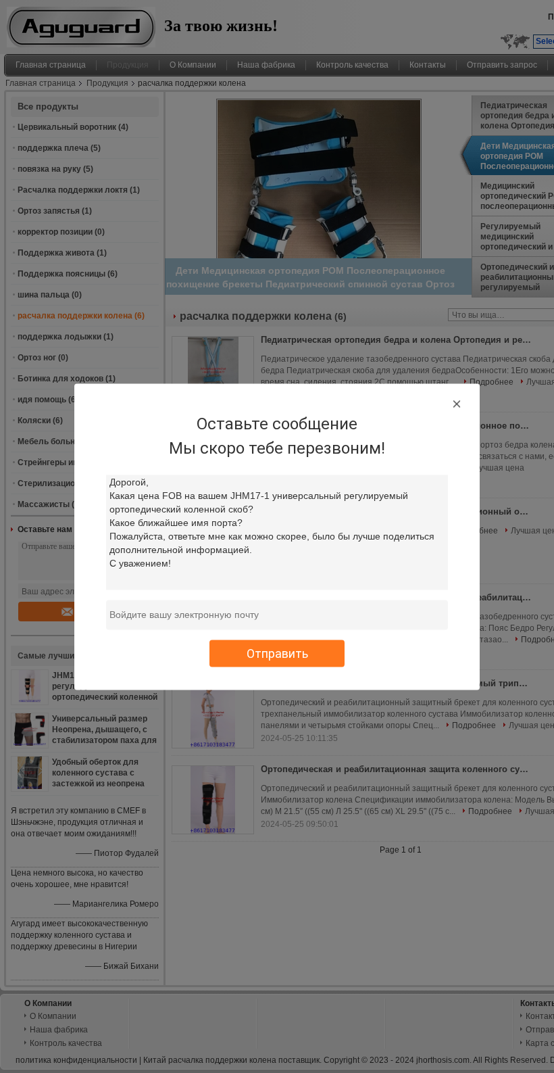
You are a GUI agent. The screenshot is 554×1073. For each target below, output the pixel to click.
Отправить (277, 653)
